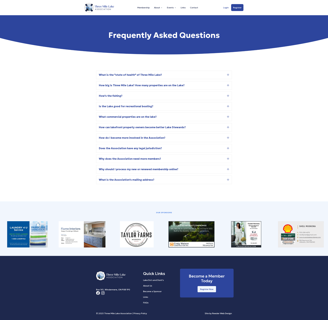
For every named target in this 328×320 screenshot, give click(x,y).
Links (183, 7)
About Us (147, 285)
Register (237, 7)
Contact (194, 7)
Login (226, 7)
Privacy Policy (140, 313)
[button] (228, 74)
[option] (27, 234)
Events (170, 7)
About (157, 7)
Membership (143, 7)
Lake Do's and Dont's (153, 280)
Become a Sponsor (152, 291)
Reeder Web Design (222, 313)
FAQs (145, 302)
